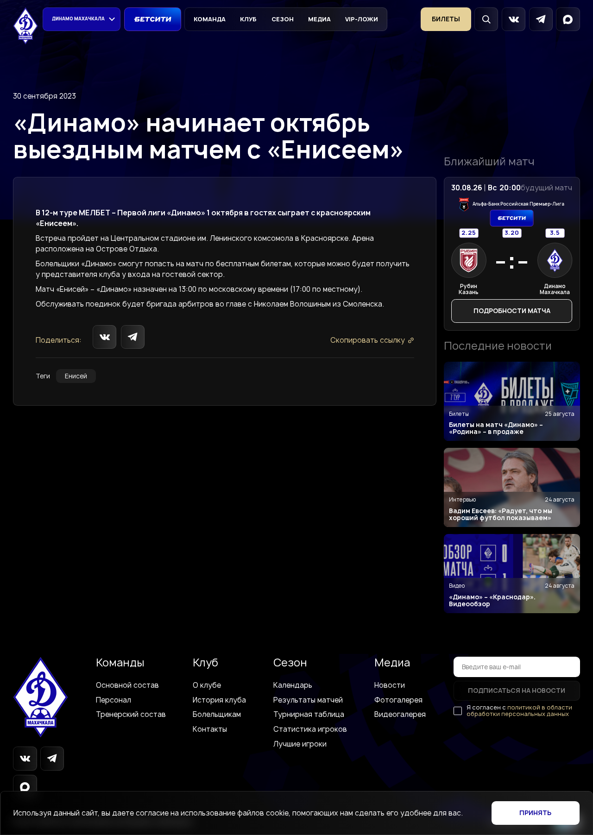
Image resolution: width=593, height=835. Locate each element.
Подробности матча (511, 311)
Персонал (113, 700)
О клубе (207, 685)
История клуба (219, 700)
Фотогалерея (398, 700)
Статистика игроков (310, 729)
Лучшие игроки (300, 744)
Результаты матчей (308, 700)
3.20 (511, 233)
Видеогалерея (400, 714)
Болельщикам (217, 714)
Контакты (210, 729)
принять (535, 813)
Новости (389, 685)
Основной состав (127, 685)
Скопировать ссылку (367, 340)
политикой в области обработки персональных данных (519, 710)
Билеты (446, 19)
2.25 (469, 233)
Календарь (292, 685)
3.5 (554, 233)
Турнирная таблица (308, 714)
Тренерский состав (131, 714)
